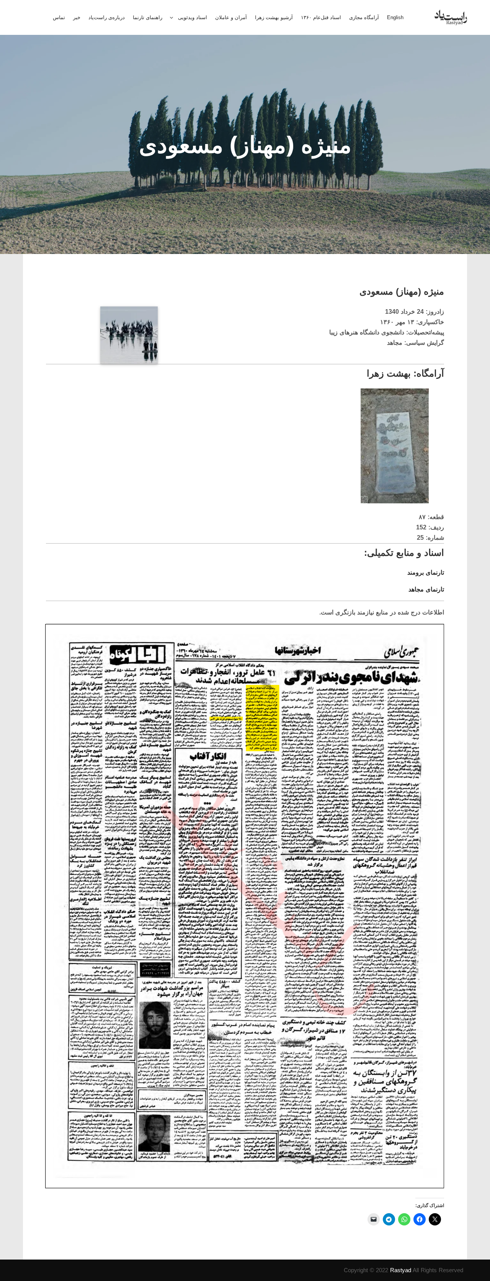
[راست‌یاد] (450, 17)
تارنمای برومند (425, 572)
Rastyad (400, 1270)
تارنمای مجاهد (426, 589)
